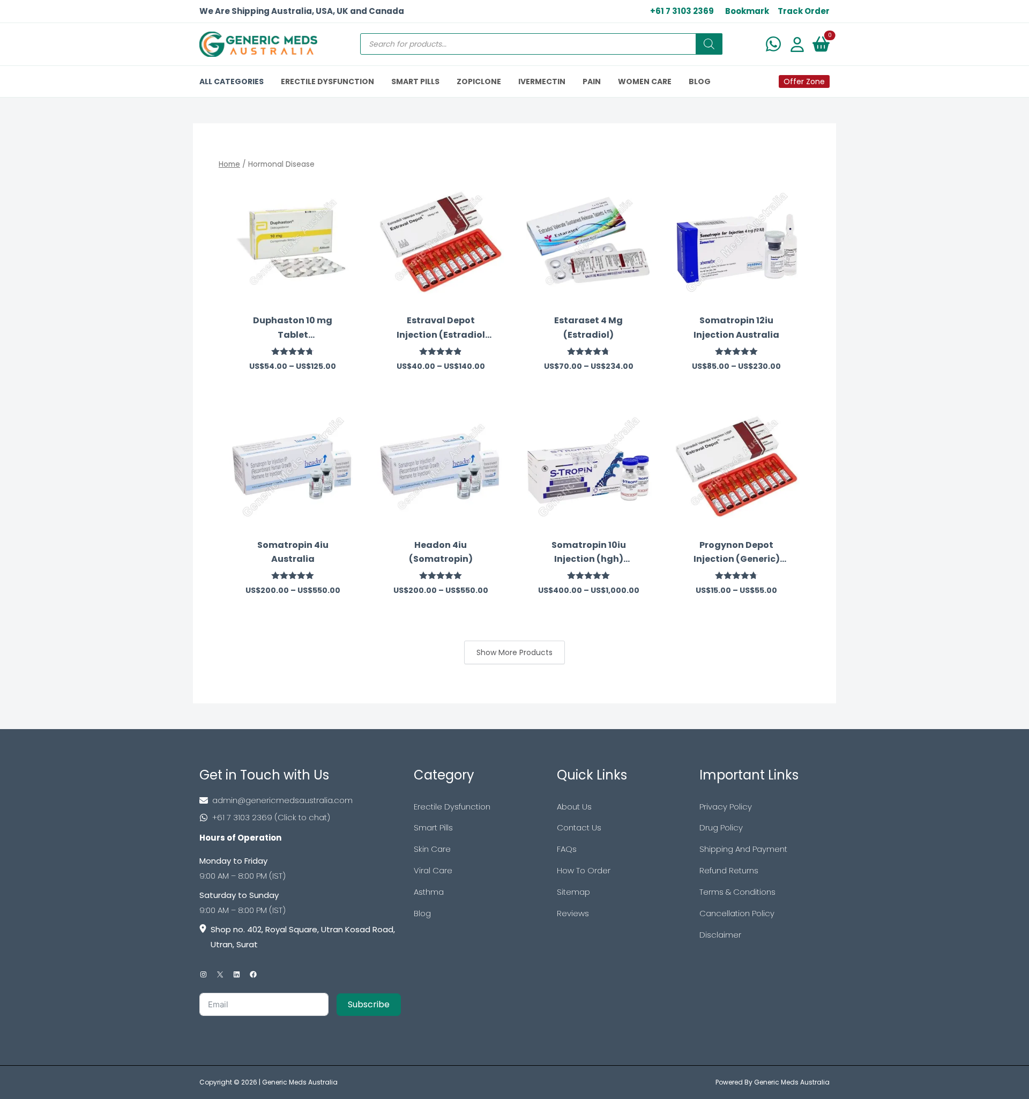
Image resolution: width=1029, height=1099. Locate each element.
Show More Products (514, 652)
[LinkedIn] (237, 974)
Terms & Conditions (737, 891)
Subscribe (369, 1004)
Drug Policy (721, 827)
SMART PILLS (415, 81)
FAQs (567, 849)
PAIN (592, 81)
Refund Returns (728, 870)
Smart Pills (433, 827)
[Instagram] (203, 974)
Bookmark (747, 11)
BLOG (700, 81)
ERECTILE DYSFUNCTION (327, 81)
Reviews (573, 913)
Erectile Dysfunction (452, 806)
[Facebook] (253, 974)
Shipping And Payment (743, 849)
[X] (220, 974)
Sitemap (573, 891)
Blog (422, 913)
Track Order (804, 11)
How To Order (583, 870)
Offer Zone (804, 81)
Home (229, 164)
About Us (574, 806)
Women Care (645, 81)
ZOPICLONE (479, 81)
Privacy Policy (725, 806)
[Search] (709, 44)
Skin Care (432, 849)
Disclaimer (720, 934)
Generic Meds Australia (300, 1082)
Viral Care (433, 870)
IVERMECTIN (541, 81)
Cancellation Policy (736, 913)
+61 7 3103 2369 (682, 11)
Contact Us (579, 827)
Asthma (429, 891)
